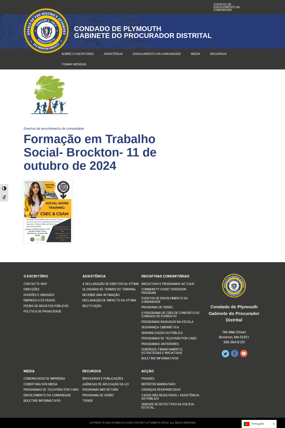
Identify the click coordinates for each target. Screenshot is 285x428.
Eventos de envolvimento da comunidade (227, 7)
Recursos (218, 53)
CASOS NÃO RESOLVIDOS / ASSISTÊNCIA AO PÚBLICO (170, 397)
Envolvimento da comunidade (157, 53)
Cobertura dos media (40, 384)
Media (195, 53)
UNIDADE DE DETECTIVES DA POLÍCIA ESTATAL (167, 406)
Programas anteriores (160, 344)
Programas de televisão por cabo (169, 338)
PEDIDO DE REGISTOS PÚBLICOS (46, 306)
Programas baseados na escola (167, 322)
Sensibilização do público (162, 333)
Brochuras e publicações (102, 378)
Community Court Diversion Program (163, 291)
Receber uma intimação (101, 295)
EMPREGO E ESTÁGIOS (39, 300)
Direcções (31, 289)
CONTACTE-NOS (35, 284)
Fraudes (147, 378)
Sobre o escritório (78, 53)
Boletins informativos (159, 358)
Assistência (113, 53)
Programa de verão (157, 307)
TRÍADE (87, 401)
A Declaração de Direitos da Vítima (110, 284)
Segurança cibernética (160, 327)
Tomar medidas (74, 64)
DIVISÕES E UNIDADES (39, 295)
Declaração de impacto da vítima (109, 300)
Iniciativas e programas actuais (167, 284)
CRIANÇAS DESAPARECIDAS (161, 389)
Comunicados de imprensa (44, 378)
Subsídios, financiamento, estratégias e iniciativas (162, 351)
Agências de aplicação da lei (105, 384)
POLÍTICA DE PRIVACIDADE (42, 311)
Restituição (91, 306)
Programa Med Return (100, 389)
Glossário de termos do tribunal (109, 289)
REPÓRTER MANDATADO (158, 384)
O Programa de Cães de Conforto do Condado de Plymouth (170, 314)
